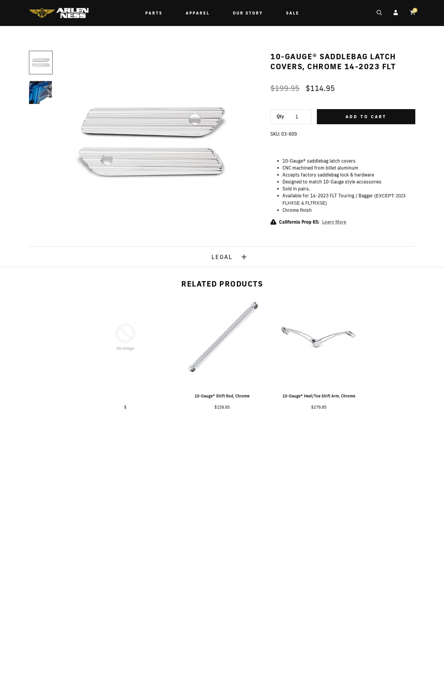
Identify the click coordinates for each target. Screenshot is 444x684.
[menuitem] (59, 14)
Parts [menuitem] (153, 13)
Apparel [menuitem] (198, 13)
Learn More (334, 222)
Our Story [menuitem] (248, 13)
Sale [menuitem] (292, 13)
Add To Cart (366, 116)
